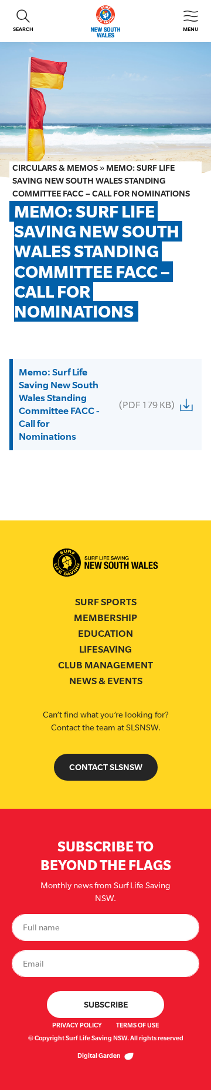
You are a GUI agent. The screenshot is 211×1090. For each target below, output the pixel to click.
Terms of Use (137, 1025)
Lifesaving (105, 649)
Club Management (105, 665)
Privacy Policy (77, 1025)
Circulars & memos (55, 168)
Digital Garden (99, 1055)
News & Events (105, 681)
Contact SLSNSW (105, 767)
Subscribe (106, 1004)
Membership (105, 617)
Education (105, 633)
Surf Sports (106, 602)
